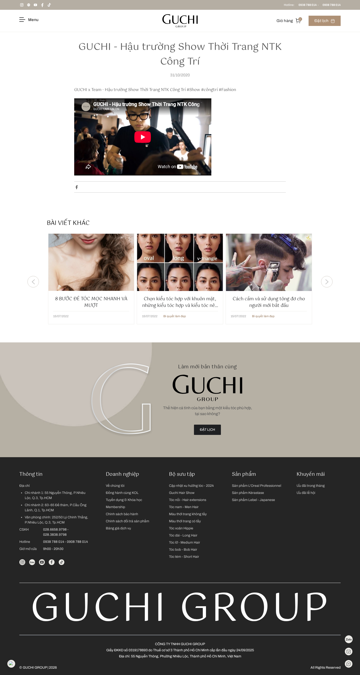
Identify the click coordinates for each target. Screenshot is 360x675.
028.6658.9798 (55, 529)
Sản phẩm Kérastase (248, 493)
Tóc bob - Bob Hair (183, 549)
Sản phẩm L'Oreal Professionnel (256, 486)
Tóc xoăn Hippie (181, 528)
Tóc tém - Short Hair (184, 557)
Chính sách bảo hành (122, 514)
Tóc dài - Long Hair (183, 535)
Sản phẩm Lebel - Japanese (253, 500)
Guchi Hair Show (181, 493)
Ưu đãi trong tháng (311, 486)
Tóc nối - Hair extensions (187, 500)
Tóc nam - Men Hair (184, 507)
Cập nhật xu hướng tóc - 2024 (191, 486)
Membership (115, 507)
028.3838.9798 (55, 534)
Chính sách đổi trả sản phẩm (127, 521)
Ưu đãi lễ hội (306, 493)
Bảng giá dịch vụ (118, 528)
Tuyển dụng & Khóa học (124, 500)
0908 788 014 (332, 5)
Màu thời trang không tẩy (188, 514)
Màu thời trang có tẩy (185, 521)
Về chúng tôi (115, 486)
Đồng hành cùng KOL (122, 493)
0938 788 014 (308, 5)
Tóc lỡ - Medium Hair (184, 542)
